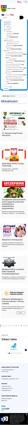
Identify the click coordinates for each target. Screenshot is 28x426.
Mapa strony (4, 400)
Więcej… (20, 312)
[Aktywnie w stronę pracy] (14, 230)
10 (21, 325)
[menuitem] (7, 21)
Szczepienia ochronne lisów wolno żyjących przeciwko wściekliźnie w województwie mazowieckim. (13, 204)
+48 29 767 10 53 (6, 386)
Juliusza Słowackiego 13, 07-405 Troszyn (7, 370)
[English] (18, 1)
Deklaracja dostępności (6, 398)
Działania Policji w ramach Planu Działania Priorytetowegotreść (13, 271)
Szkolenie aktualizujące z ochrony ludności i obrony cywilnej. (13, 301)
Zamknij (26, 414)
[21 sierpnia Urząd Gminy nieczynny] (14, 121)
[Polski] (21, 1)
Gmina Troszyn (11, 8)
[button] (24, 1)
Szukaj (21, 17)
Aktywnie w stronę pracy (12, 240)
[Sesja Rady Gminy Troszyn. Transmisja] (14, 154)
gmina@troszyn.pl (7, 390)
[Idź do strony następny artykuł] (24, 325)
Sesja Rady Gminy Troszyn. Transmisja (13, 164)
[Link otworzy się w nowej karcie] (12, 14)
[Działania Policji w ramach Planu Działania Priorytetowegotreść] (9, 262)
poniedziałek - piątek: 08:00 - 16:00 (10, 378)
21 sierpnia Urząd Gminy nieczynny (12, 134)
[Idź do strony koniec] (26, 325)
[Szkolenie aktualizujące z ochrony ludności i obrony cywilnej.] (14, 293)
